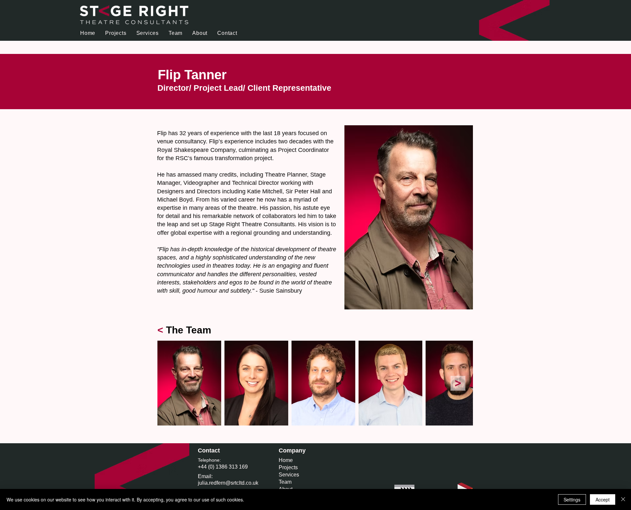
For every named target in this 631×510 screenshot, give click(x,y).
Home (286, 460)
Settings (572, 499)
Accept (603, 499)
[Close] (623, 499)
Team (285, 482)
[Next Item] (458, 383)
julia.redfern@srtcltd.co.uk (228, 483)
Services (289, 474)
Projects (288, 467)
